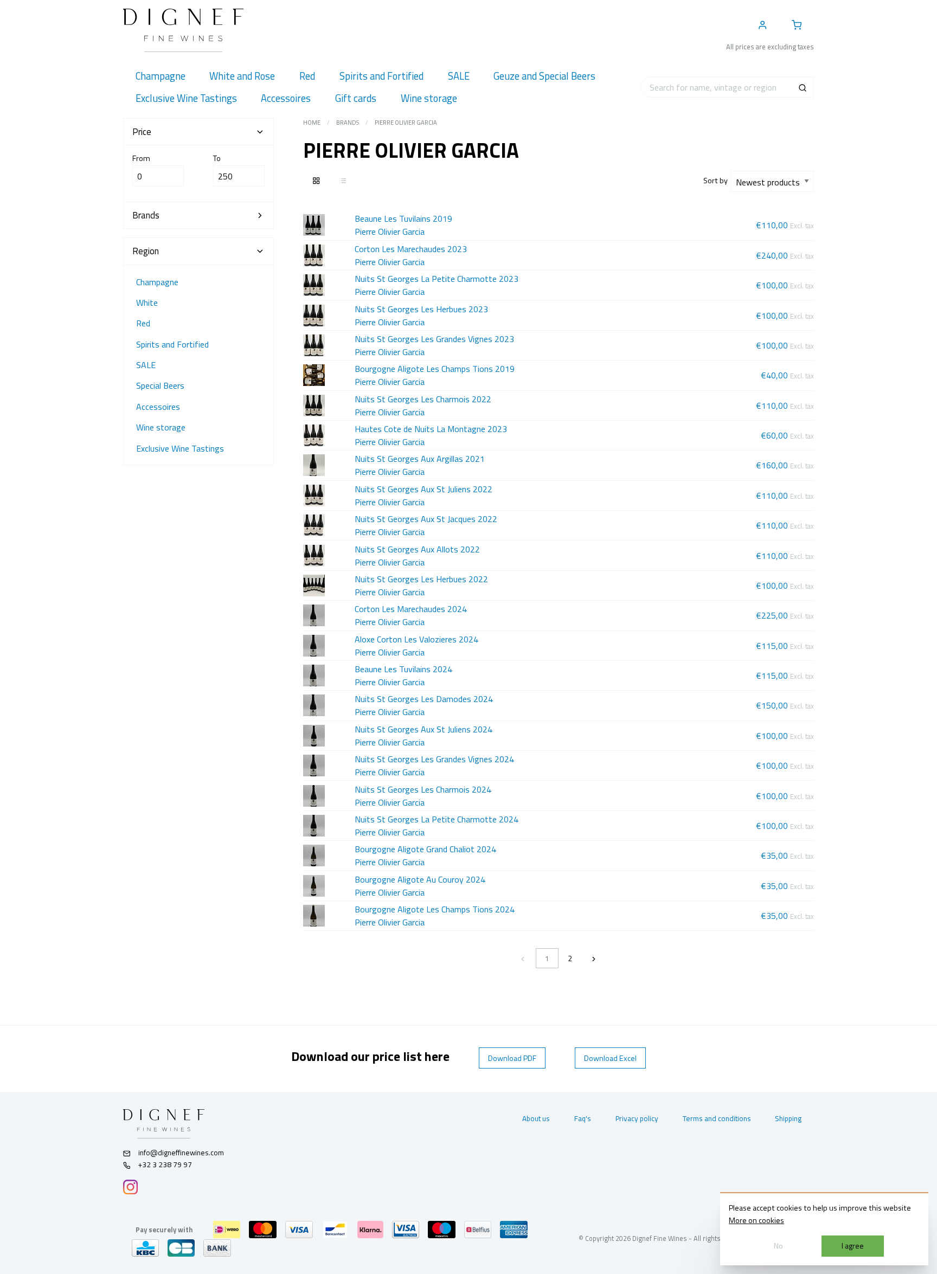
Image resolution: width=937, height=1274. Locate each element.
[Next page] (593, 958)
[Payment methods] (226, 1229)
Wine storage (160, 427)
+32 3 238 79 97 (164, 1164)
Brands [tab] (145, 215)
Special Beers (160, 385)
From (141, 158)
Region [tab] (145, 251)
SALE (146, 364)
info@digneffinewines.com (181, 1152)
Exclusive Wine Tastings (180, 448)
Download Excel (610, 1058)
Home (311, 122)
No (778, 1246)
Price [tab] (141, 132)
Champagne (157, 281)
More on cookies (756, 1220)
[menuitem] (160, 76)
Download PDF (512, 1058)
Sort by (717, 180)
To (217, 158)
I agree (853, 1246)
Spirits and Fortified (172, 344)
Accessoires (158, 406)
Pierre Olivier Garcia (406, 122)
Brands (347, 122)
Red (143, 323)
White (147, 302)
